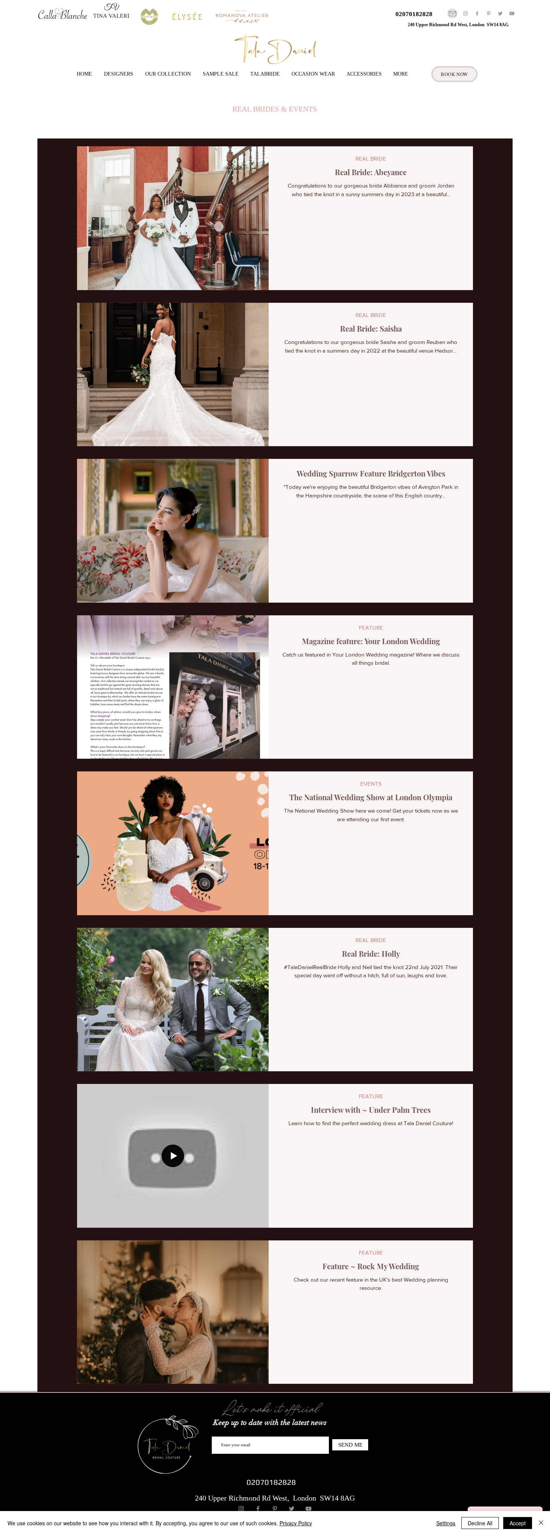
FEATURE (371, 627)
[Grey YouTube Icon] (512, 13)
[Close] (541, 1523)
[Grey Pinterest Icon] (489, 13)
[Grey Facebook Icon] (477, 13)
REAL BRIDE (370, 158)
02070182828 (414, 14)
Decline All (480, 1523)
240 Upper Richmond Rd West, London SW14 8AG (458, 24)
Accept (518, 1523)
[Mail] (452, 13)
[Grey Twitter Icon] (500, 13)
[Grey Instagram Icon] (465, 13)
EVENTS (371, 783)
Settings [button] (445, 1523)
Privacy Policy (295, 1523)
